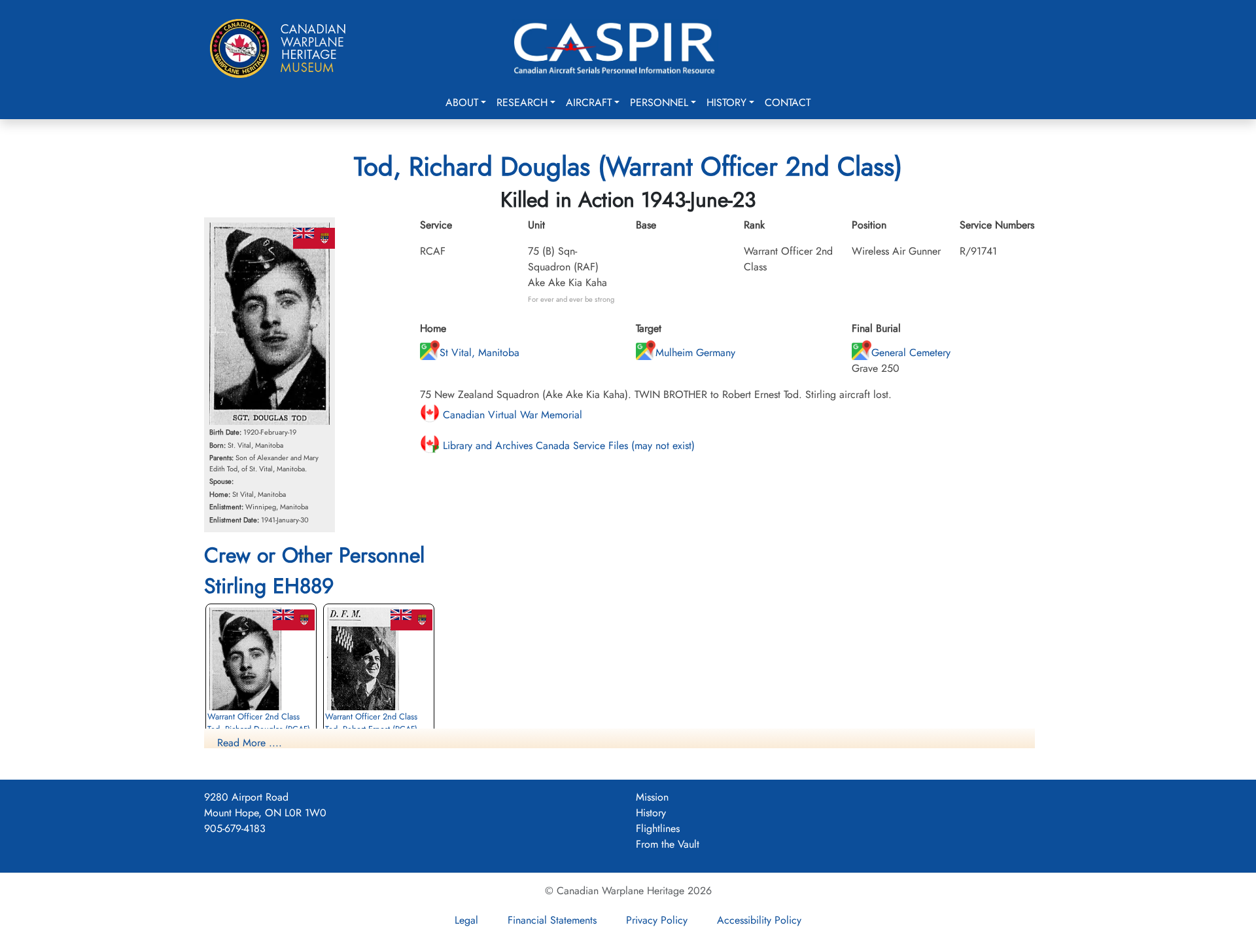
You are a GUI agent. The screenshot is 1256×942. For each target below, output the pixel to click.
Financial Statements (552, 920)
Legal (466, 920)
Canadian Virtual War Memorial (511, 414)
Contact (788, 102)
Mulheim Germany (695, 352)
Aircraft (589, 102)
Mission (652, 797)
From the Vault (667, 844)
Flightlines (658, 828)
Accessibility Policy (759, 920)
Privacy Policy (657, 920)
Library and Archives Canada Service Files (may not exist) (567, 445)
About (461, 102)
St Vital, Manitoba (479, 352)
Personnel (659, 102)
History (726, 102)
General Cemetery (911, 352)
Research (522, 102)
